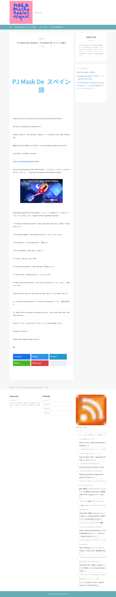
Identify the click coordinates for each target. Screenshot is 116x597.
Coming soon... (47, 404)
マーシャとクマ (82, 68)
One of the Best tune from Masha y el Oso (90, 463)
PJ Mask (26, 153)
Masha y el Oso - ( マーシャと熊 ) (25, 27)
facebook (19, 356)
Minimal (54, 593)
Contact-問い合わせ (57, 27)
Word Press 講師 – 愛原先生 (86, 72)
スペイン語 (43, 27)
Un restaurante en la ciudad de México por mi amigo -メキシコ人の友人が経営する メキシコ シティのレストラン (90, 85)
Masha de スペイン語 (81, 427)
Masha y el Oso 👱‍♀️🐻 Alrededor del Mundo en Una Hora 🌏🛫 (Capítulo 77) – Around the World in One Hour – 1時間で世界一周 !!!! (92, 505)
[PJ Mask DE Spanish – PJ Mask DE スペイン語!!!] (41, 82)
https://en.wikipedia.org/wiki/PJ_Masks (26, 161)
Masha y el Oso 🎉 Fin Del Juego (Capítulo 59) (91, 471)
